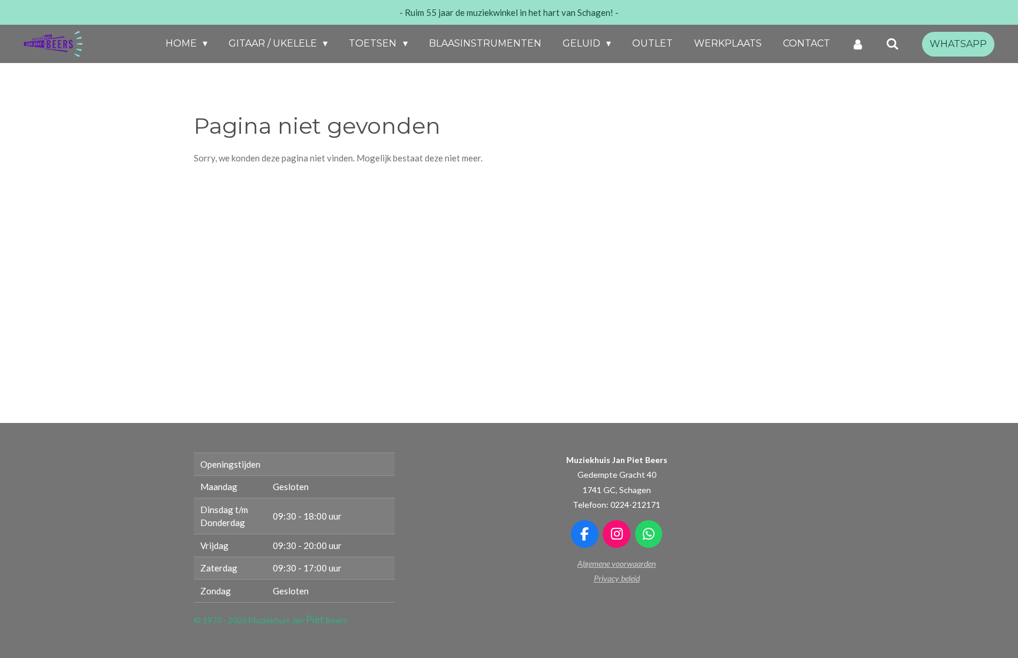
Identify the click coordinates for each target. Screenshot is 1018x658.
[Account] (858, 44)
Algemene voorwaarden (616, 563)
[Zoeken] (892, 44)
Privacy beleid (617, 578)
